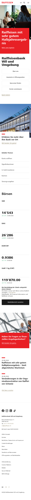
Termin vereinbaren (15, 89)
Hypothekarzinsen (8, 164)
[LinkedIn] (10, 410)
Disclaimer (12, 292)
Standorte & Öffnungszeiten (15, 77)
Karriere (4, 176)
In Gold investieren (8, 170)
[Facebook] (3, 410)
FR (6, 487)
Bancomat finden (15, 83)
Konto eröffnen (7, 158)
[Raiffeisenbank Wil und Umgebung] (7, 2)
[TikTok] (14, 410)
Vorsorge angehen (8, 181)
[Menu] (28, 2)
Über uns (15, 71)
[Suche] (24, 2)
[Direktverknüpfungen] (21, 2)
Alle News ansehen (7, 390)
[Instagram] (7, 410)
